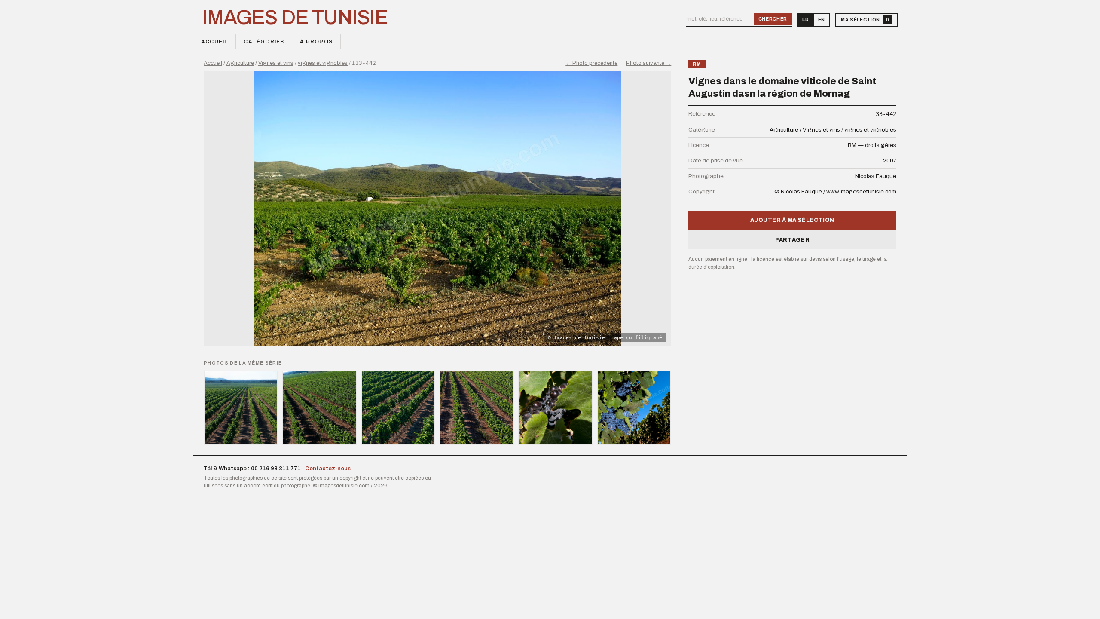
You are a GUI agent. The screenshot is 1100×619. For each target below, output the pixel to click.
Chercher (772, 18)
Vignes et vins (275, 63)
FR (805, 19)
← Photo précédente (591, 63)
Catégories (264, 42)
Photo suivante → (648, 63)
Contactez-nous (328, 469)
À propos (316, 42)
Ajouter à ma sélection (792, 220)
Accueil (214, 42)
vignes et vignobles (323, 63)
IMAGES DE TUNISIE (295, 18)
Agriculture (240, 63)
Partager (792, 240)
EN (821, 19)
